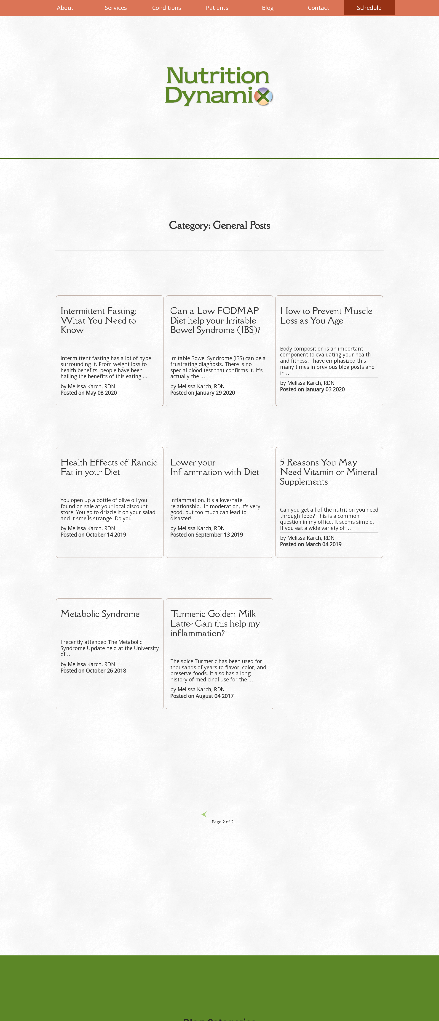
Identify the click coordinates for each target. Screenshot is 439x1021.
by (106, 351)
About (65, 7)
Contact (318, 7)
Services (116, 7)
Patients (217, 7)
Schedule (369, 7)
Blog (268, 7)
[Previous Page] (204, 821)
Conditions (166, 7)
